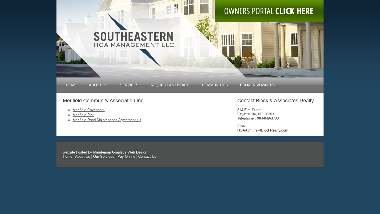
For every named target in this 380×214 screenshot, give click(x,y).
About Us (98, 85)
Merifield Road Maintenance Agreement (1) (107, 120)
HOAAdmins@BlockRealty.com (262, 130)
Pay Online (126, 156)
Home (71, 85)
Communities (215, 85)
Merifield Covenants (89, 110)
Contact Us (147, 156)
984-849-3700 (268, 118)
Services (129, 85)
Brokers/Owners (257, 85)
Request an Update (170, 85)
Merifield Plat (83, 115)
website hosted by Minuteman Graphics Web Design (105, 152)
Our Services (103, 156)
